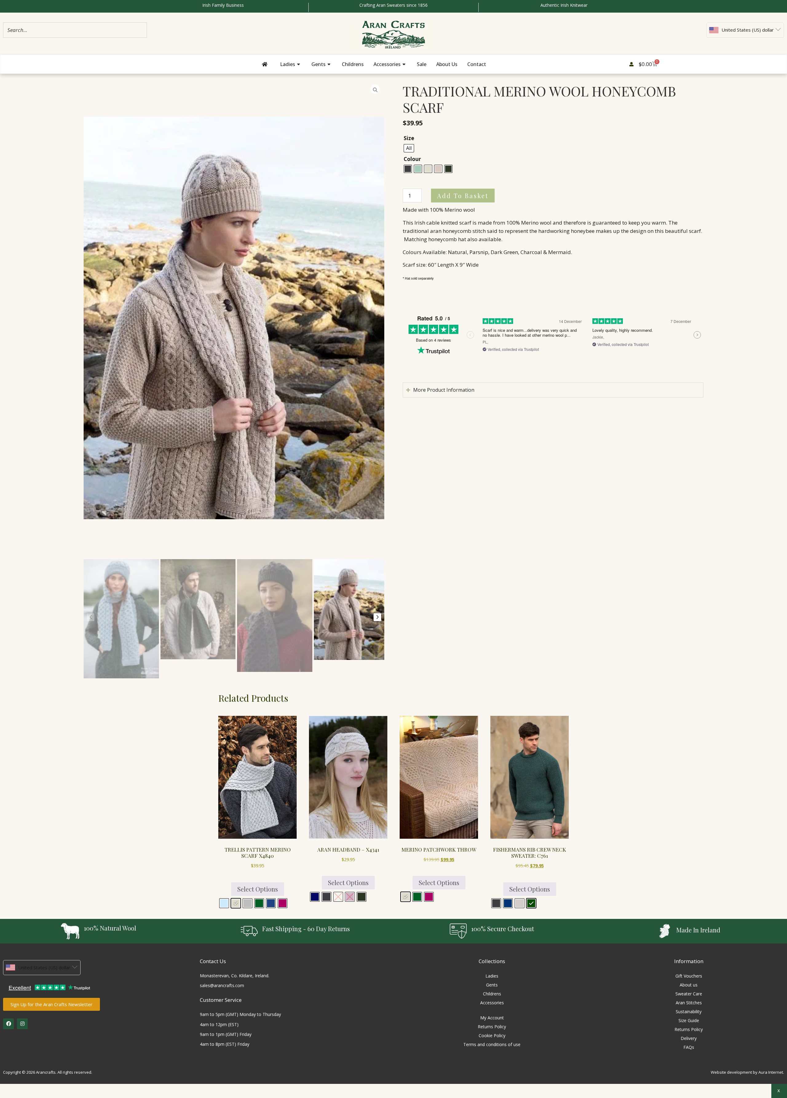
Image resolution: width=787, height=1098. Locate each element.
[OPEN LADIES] (299, 64)
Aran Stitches (689, 1003)
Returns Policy (492, 1026)
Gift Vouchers (688, 976)
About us (689, 985)
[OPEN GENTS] (329, 64)
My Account (492, 1018)
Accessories (492, 1003)
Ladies (491, 976)
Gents (492, 985)
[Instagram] (22, 1023)
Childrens (492, 994)
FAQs (688, 1047)
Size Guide (688, 1020)
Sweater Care (688, 994)
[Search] (140, 30)
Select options (257, 889)
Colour (412, 159)
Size (409, 138)
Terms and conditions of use (491, 1044)
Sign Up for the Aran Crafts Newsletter (51, 1004)
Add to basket (462, 195)
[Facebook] (8, 1023)
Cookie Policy (492, 1035)
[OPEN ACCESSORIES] (404, 64)
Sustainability (689, 1011)
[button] (90, 617)
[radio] (409, 148)
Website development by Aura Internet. (747, 1072)
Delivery (689, 1038)
